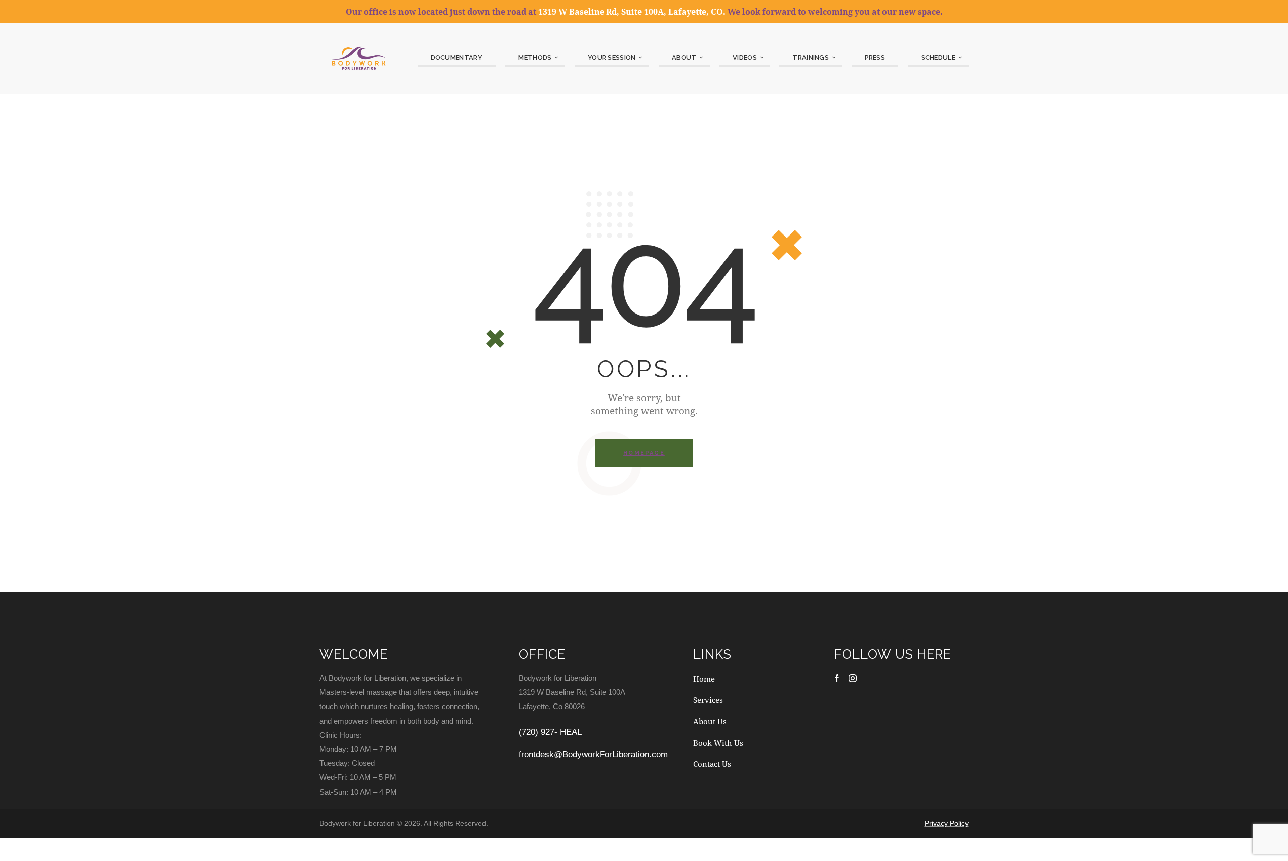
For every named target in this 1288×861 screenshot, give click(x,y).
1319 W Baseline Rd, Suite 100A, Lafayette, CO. (632, 11)
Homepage (644, 453)
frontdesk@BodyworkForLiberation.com (593, 754)
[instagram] (852, 678)
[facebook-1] (836, 678)
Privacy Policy (947, 823)
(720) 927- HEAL (550, 732)
